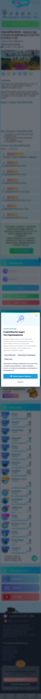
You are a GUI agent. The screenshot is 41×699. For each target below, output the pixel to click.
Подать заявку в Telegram (22, 376)
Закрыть (20, 382)
